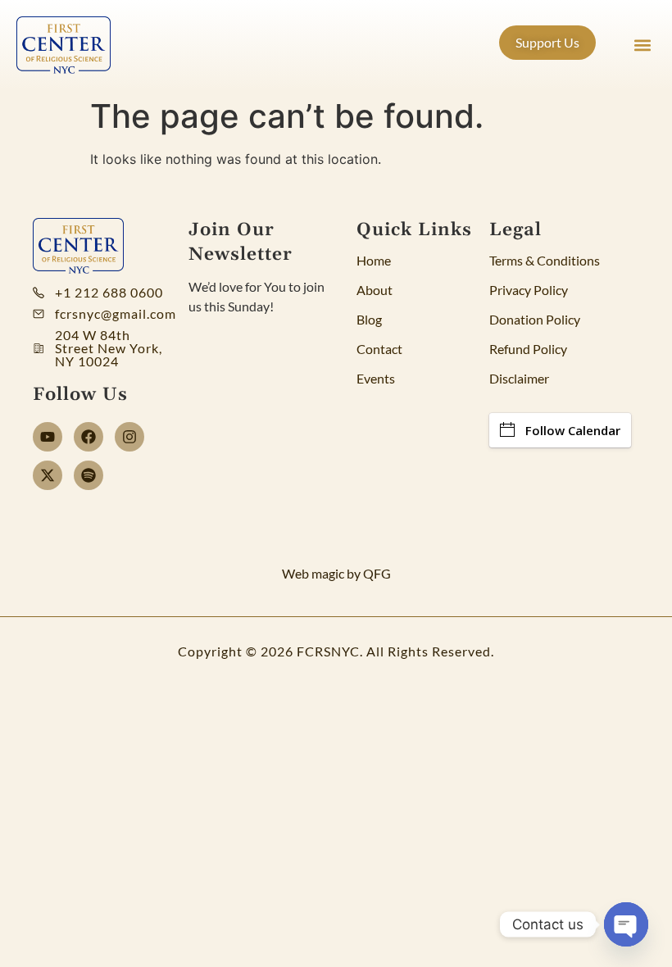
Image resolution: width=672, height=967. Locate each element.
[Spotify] (88, 475)
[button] (642, 45)
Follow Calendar (572, 430)
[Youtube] (47, 437)
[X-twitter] (47, 475)
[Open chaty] (626, 924)
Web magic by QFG (336, 573)
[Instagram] (129, 437)
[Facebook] (88, 437)
